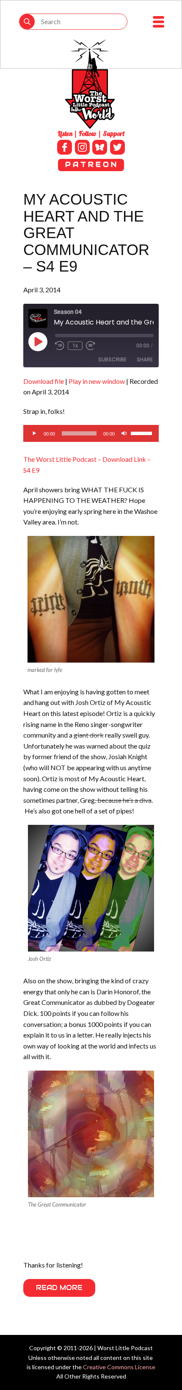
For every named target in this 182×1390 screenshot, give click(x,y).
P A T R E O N (90, 164)
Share (145, 359)
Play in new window (97, 381)
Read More (59, 1287)
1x (75, 346)
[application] (91, 433)
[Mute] (124, 433)
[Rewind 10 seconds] (59, 345)
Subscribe (112, 359)
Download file (43, 381)
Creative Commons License (119, 1367)
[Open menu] (158, 22)
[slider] (142, 432)
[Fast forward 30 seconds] (90, 345)
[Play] (34, 433)
